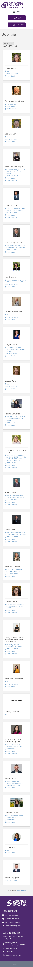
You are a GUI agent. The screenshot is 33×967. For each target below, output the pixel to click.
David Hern (10, 530)
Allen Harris (10, 493)
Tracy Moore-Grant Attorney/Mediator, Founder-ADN (14, 640)
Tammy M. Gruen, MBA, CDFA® (16, 451)
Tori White (10, 847)
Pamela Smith (11, 813)
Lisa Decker (10, 277)
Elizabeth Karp (12, 601)
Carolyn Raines (12, 712)
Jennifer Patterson (14, 679)
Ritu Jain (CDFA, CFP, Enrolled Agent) (14, 741)
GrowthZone (21, 890)
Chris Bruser (11, 206)
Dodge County (8, 43)
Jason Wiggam (12, 878)
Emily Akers (10, 68)
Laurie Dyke (10, 381)
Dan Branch (10, 134)
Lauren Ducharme (13, 312)
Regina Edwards (12, 414)
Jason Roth (10, 779)
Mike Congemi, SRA (14, 242)
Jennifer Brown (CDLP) (15, 167)
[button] (17, 17)
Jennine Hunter (12, 567)
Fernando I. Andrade (14, 101)
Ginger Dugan (11, 345)
